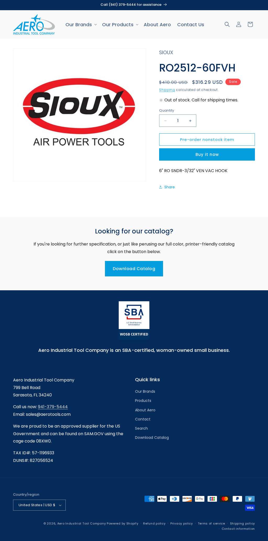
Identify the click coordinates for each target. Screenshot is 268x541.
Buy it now (207, 154)
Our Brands (145, 391)
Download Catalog (134, 269)
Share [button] (169, 187)
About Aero (145, 410)
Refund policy (154, 523)
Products (143, 400)
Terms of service (211, 523)
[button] (80, 24)
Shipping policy (242, 523)
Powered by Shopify (122, 523)
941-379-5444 (53, 407)
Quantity (166, 110)
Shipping (167, 90)
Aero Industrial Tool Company (81, 523)
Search (141, 428)
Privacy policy (181, 523)
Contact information (238, 529)
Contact (142, 419)
